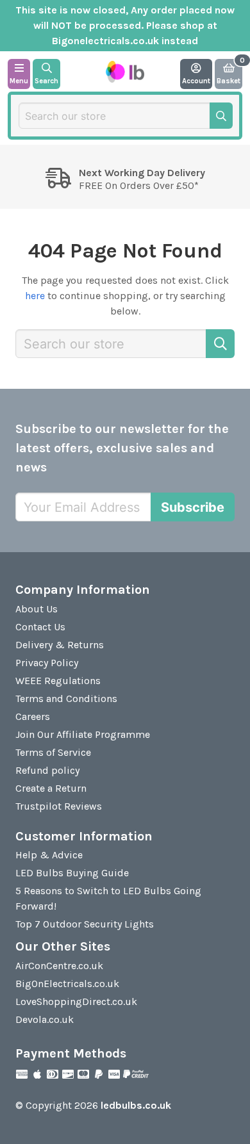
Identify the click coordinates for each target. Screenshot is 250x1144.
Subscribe (192, 507)
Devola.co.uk (44, 1019)
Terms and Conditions (66, 698)
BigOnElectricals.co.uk (67, 983)
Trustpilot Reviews (58, 806)
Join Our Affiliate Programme (82, 734)
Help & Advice (49, 855)
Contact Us (40, 627)
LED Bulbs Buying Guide (72, 873)
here (35, 296)
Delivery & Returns (59, 645)
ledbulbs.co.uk (136, 1105)
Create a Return (51, 788)
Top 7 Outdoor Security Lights (84, 924)
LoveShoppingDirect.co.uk (76, 1001)
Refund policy (47, 770)
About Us (36, 609)
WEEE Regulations (58, 680)
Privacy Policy (46, 663)
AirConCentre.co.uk (59, 966)
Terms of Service (53, 752)
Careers (32, 716)
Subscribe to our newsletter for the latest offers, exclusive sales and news (122, 448)
